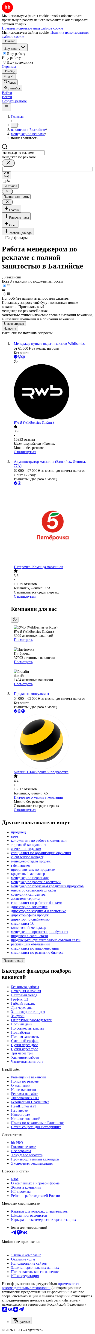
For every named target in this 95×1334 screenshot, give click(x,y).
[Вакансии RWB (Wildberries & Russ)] (52, 392)
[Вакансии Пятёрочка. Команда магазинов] (52, 525)
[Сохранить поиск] (6, 175)
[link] (10, 82)
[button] (7, 93)
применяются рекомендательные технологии (40, 1286)
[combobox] (23, 152)
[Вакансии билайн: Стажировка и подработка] (52, 742)
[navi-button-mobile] (6, 107)
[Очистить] (8, 163)
